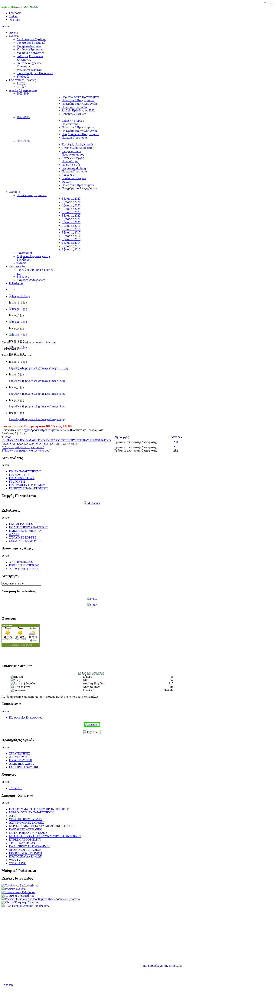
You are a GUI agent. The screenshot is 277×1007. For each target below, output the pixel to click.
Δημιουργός (121, 437)
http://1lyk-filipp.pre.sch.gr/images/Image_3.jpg (37, 393)
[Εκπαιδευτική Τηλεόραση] (18, 892)
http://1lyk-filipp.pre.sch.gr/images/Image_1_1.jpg (38, 368)
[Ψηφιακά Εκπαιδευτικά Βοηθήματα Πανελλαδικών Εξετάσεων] (41, 899)
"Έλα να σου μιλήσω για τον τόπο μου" (27, 450)
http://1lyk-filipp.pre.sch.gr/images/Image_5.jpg (37, 419)
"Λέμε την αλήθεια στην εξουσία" (23, 447)
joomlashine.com (45, 342)
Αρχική (25, 430)
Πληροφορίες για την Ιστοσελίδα (162, 965)
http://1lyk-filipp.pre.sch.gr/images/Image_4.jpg (37, 406)
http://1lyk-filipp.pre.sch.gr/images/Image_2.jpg (37, 380)
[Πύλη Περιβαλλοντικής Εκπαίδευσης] (25, 905)
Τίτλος (7, 437)
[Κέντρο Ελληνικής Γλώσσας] (20, 902)
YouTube (14, 19)
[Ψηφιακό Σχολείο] (14, 888)
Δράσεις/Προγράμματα (44, 430)
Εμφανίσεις (175, 437)
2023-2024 (64, 430)
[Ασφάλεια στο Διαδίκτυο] (18, 895)
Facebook (15, 12)
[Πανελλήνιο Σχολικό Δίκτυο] (20, 885)
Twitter (13, 16)
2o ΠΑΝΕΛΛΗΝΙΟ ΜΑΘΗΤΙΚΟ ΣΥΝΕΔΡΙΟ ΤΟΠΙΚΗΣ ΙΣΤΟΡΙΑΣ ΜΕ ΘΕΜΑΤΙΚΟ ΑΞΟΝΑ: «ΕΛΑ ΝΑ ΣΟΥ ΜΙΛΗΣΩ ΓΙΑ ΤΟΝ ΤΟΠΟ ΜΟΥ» (57, 442)
